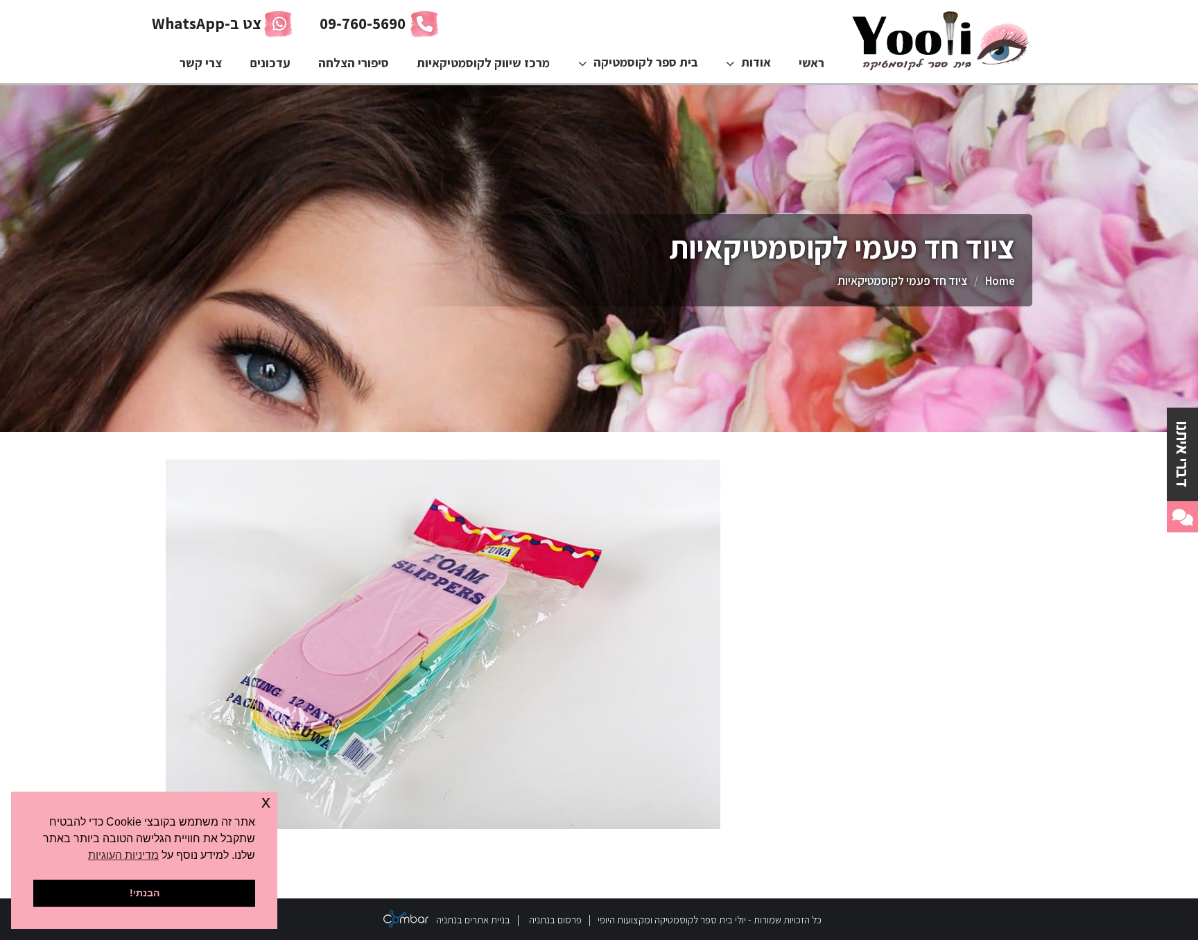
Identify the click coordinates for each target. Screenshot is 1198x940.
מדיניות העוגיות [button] (123, 855)
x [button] (265, 801)
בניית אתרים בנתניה (473, 919)
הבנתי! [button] (144, 892)
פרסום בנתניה (555, 919)
